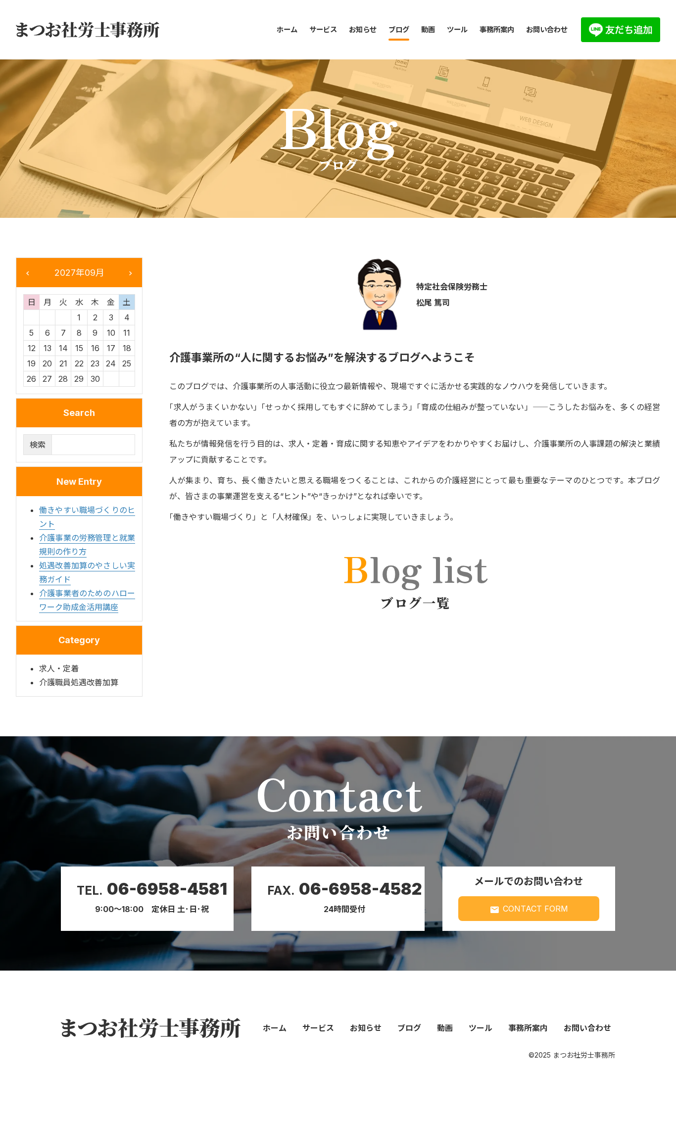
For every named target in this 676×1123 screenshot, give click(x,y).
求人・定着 (59, 668)
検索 (38, 445)
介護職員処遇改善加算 (78, 682)
